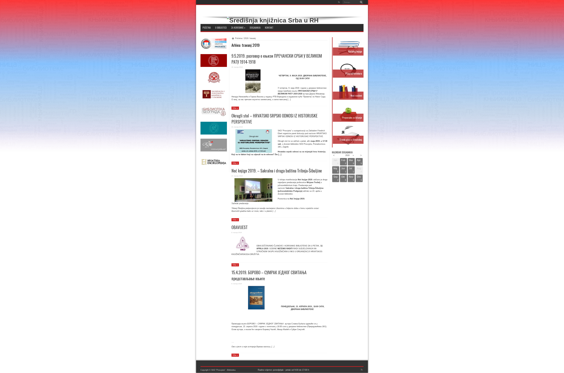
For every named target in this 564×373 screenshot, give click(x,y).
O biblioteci (221, 27)
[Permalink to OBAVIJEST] (242, 252)
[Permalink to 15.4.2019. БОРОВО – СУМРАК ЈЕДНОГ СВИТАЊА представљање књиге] (253, 309)
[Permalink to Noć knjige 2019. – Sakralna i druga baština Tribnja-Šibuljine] (253, 201)
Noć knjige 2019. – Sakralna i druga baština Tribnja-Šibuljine (276, 171)
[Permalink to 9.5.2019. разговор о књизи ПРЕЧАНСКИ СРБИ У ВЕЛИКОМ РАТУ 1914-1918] (253, 92)
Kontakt (269, 27)
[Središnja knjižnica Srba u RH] (273, 20)
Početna (207, 27)
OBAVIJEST (239, 227)
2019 (246, 38)
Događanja (255, 27)
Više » (235, 108)
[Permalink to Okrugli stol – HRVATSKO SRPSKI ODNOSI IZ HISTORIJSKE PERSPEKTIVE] (253, 152)
